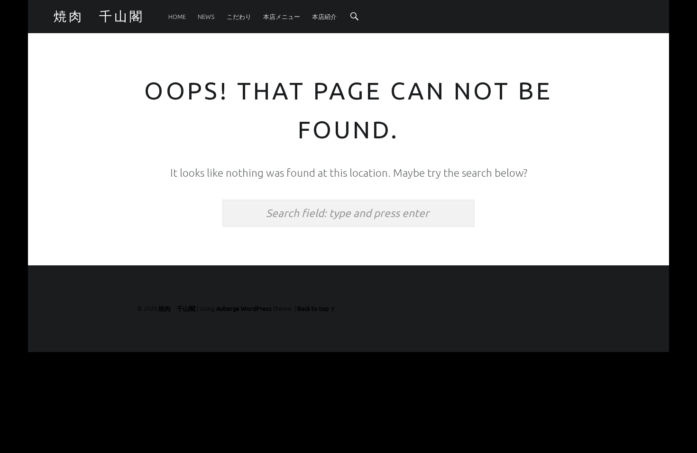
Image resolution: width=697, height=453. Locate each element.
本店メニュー (281, 16)
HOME (177, 16)
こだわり (239, 16)
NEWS (206, 16)
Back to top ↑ (316, 308)
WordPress (256, 308)
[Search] (354, 16)
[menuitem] (177, 16)
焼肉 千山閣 (176, 308)
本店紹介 (324, 16)
